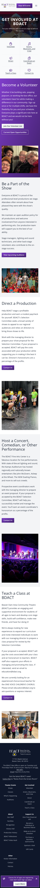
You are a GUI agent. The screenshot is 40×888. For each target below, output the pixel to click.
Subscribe (7, 779)
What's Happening (10, 796)
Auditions (10, 800)
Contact (10, 862)
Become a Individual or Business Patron (29, 825)
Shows (10, 788)
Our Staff (10, 817)
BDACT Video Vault (10, 840)
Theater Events (10, 785)
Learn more (20, 884)
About (10, 814)
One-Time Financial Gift (29, 818)
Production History (10, 833)
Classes (10, 792)
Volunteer (29, 788)
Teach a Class (29, 808)
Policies (10, 866)
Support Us (29, 814)
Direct (29, 798)
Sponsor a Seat (29, 845)
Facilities (10, 821)
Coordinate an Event (30, 803)
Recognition (10, 825)
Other (10, 856)
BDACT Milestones (10, 836)
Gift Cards (29, 849)
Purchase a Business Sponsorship (29, 839)
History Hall (10, 829)
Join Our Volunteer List (13, 126)
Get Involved (29, 785)
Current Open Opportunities (15, 132)
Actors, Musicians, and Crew (29, 793)
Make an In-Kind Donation (29, 832)
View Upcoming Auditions (14, 255)
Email (12, 772)
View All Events (24, 5)
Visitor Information (10, 859)
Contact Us (8, 367)
